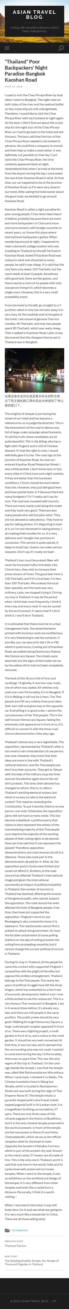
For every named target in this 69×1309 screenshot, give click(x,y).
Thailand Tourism (15, 1243)
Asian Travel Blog (34, 14)
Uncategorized (20, 1230)
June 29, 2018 (13, 86)
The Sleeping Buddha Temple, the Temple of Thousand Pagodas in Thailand (32, 1260)
